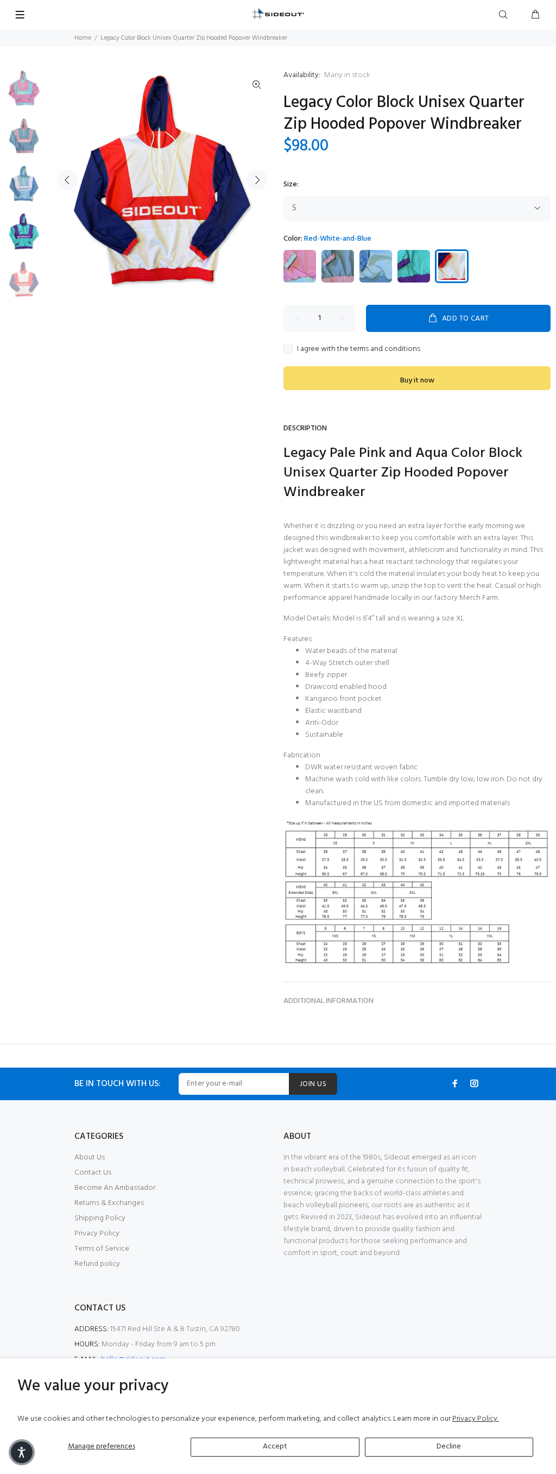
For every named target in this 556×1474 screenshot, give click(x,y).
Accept (275, 1446)
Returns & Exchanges (109, 1203)
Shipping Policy (99, 1218)
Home (82, 38)
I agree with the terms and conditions (358, 349)
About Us (89, 1157)
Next (257, 180)
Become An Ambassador (114, 1188)
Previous (67, 180)
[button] (22, 1452)
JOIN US (313, 1084)
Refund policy (97, 1264)
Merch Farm (478, 598)
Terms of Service (101, 1249)
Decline (449, 1446)
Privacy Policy (96, 1233)
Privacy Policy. (475, 1419)
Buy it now (417, 380)
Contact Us (92, 1172)
